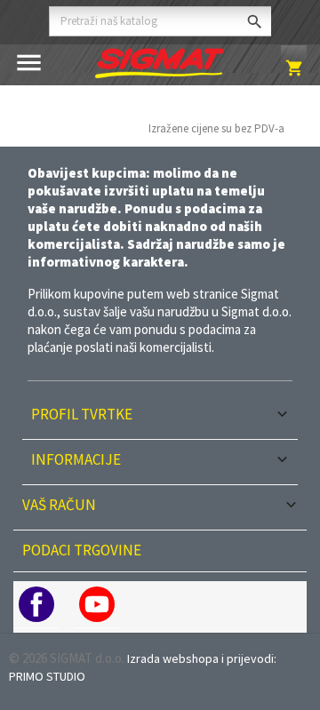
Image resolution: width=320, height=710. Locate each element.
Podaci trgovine (81, 550)
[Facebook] (36, 604)
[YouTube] (97, 604)
